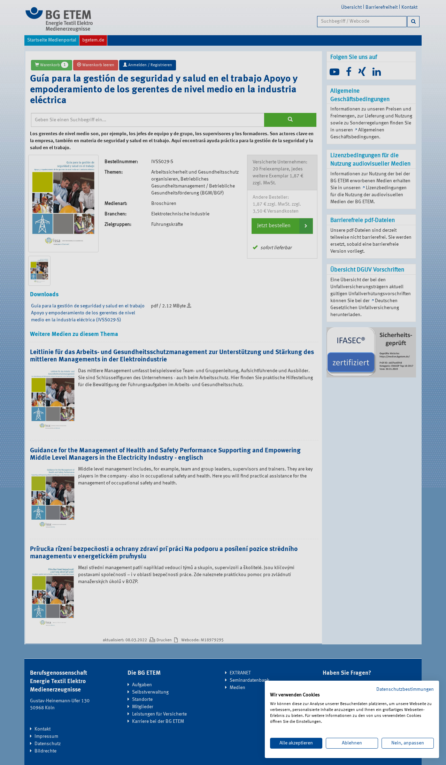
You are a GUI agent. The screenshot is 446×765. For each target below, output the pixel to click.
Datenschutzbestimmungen (405, 689)
